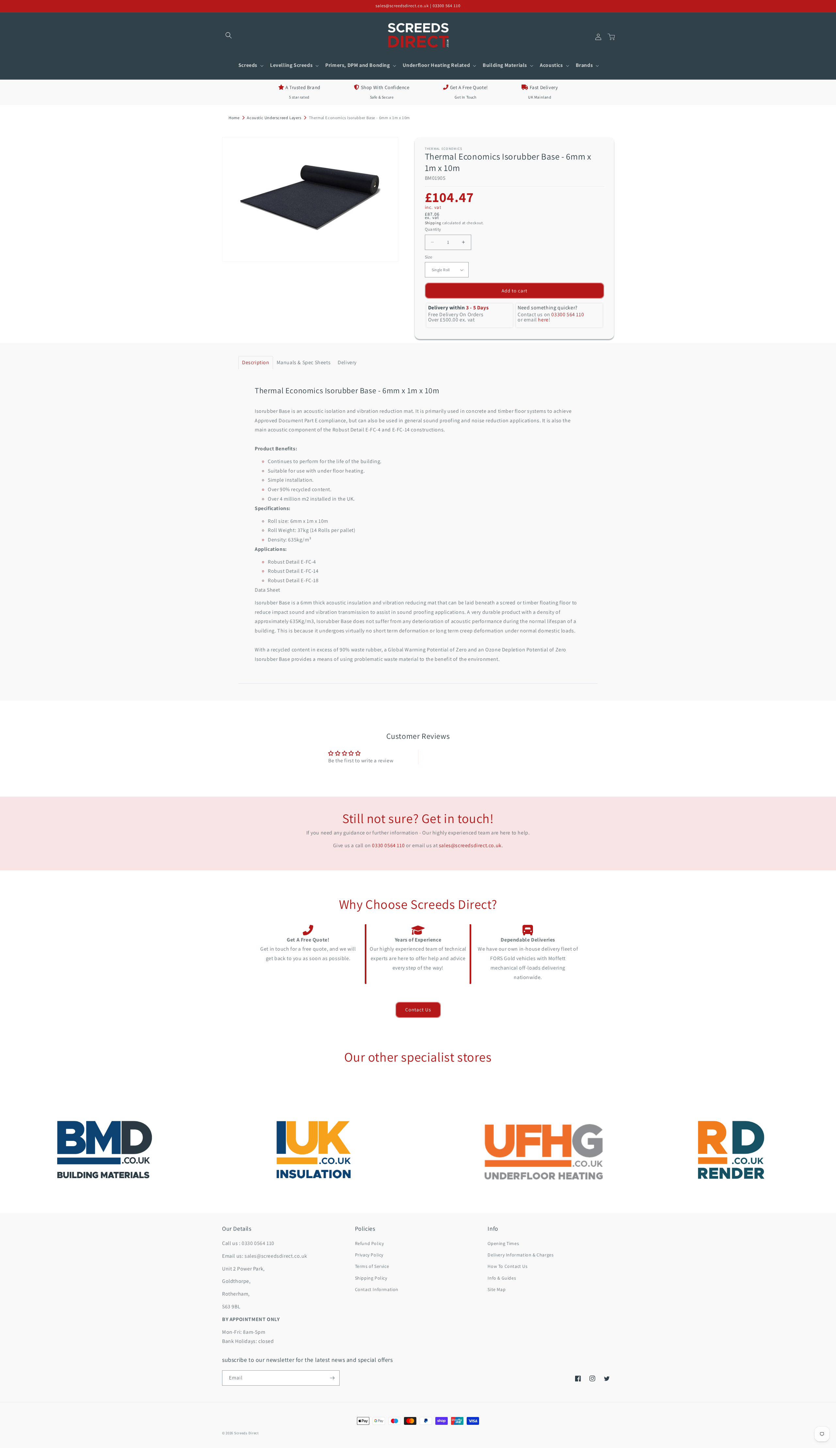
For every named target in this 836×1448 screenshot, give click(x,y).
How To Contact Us (507, 1266)
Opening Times (503, 1243)
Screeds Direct (246, 1433)
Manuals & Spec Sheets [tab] (304, 362)
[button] (228, 35)
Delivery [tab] (347, 362)
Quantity (433, 229)
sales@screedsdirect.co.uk (470, 845)
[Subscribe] (332, 1378)
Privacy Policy (369, 1255)
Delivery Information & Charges (521, 1255)
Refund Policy (369, 1243)
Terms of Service (372, 1266)
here (543, 319)
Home (234, 117)
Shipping (433, 222)
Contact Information (376, 1289)
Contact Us (418, 1009)
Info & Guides (502, 1278)
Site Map (497, 1289)
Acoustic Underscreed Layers (274, 117)
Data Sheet (267, 589)
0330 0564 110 (388, 845)
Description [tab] (255, 362)
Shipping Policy (371, 1278)
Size (428, 257)
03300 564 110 (567, 314)
